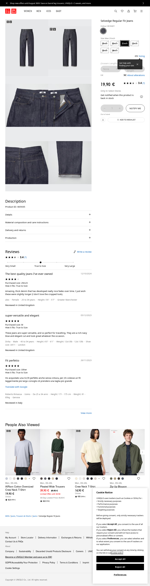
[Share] (103, 120)
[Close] (137, 64)
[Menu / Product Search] (141, 11)
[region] (120, 536)
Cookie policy (117, 553)
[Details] (141, 96)
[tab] (28, 11)
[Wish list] (122, 11)
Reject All (120, 567)
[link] (78, 3)
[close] (7, 3)
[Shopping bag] (135, 11)
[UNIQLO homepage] (10, 11)
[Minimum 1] (104, 108)
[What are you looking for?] (115, 11)
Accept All (120, 559)
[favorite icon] (34, 478)
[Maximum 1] (119, 108)
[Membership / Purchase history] (128, 11)
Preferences (120, 574)
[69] (103, 31)
